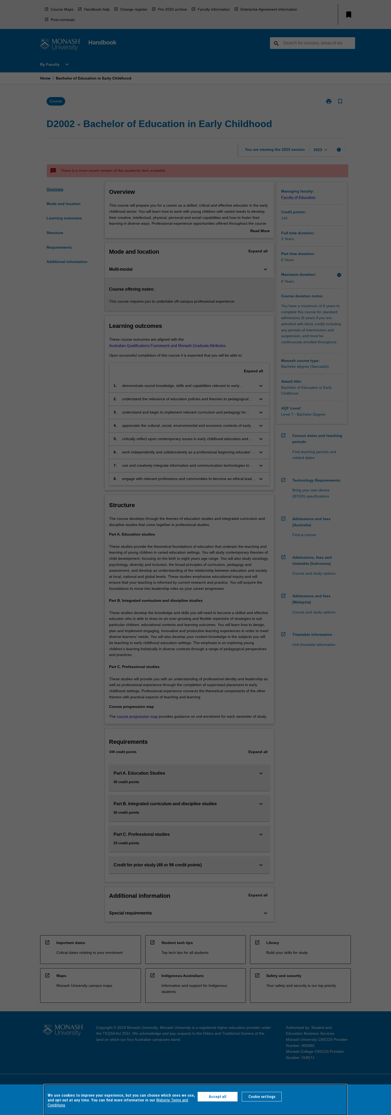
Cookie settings (261, 1096)
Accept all (217, 1096)
